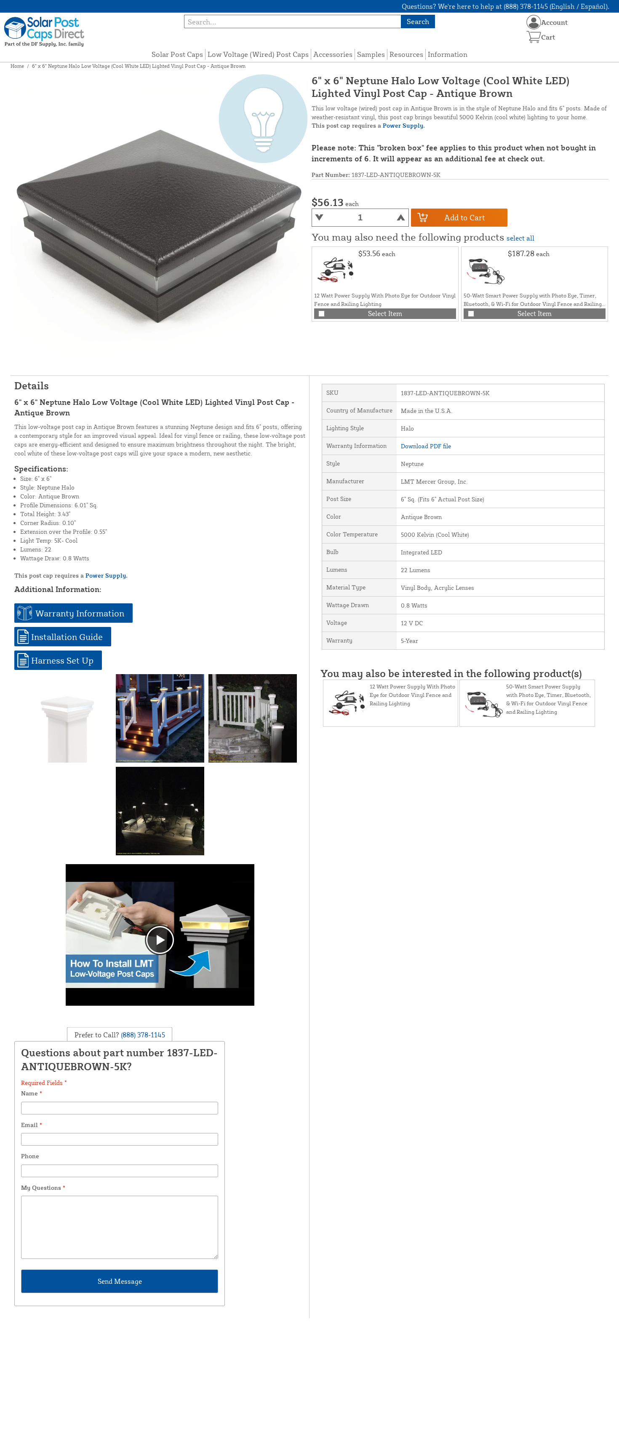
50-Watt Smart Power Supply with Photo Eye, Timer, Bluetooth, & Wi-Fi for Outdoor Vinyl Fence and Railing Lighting (533, 304)
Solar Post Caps (177, 54)
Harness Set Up (62, 660)
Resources (406, 54)
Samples (371, 54)
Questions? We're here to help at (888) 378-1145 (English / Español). (505, 6)
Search (418, 21)
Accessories (332, 54)
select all (520, 238)
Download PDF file (426, 446)
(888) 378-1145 (142, 1034)
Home (17, 66)
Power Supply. (404, 125)
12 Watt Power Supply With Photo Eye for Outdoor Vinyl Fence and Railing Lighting (412, 695)
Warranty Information (79, 613)
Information (447, 54)
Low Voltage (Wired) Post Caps (258, 54)
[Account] (533, 22)
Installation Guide (67, 636)
